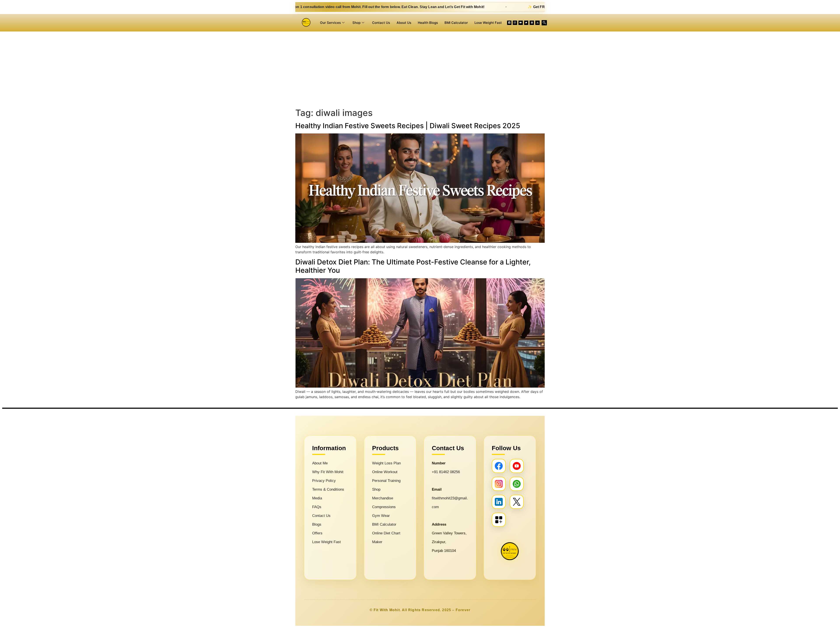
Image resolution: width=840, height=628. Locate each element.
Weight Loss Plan (386, 463)
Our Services (330, 23)
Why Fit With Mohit (327, 472)
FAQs (316, 507)
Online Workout (384, 472)
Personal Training (386, 481)
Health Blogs (428, 23)
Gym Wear (381, 516)
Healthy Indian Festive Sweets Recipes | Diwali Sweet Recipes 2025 (407, 125)
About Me (320, 463)
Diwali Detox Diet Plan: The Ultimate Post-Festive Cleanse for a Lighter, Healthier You (413, 266)
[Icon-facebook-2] (509, 23)
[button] (544, 22)
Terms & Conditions (328, 489)
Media (317, 498)
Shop (356, 23)
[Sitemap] (537, 23)
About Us (404, 23)
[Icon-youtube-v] (520, 23)
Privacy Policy (324, 481)
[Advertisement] (420, 68)
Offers (317, 533)
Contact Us (381, 23)
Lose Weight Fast (488, 23)
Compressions (384, 507)
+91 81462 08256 (446, 472)
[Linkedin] (532, 23)
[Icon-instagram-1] (515, 23)
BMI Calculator (456, 23)
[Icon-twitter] (526, 23)
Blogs (316, 524)
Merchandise (382, 498)
